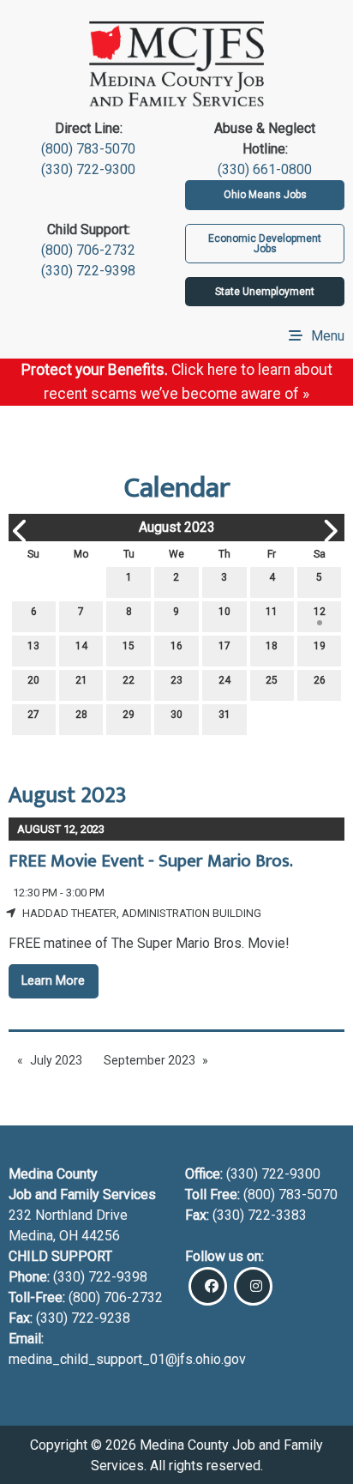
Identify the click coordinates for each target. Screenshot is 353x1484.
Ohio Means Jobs (265, 195)
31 (224, 715)
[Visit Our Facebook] (207, 1286)
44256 (100, 1236)
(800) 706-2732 (88, 250)
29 (129, 715)
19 (320, 646)
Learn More (53, 981)
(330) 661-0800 (265, 169)
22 (129, 680)
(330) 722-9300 (88, 169)
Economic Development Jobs (264, 243)
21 (81, 680)
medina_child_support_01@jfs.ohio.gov (127, 1359)
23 (176, 680)
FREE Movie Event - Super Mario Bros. (151, 861)
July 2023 (56, 1060)
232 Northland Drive (68, 1215)
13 (33, 646)
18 (272, 646)
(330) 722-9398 (88, 270)
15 (129, 646)
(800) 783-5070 (88, 149)
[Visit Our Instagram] (253, 1286)
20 (33, 680)
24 (224, 680)
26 (320, 680)
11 (272, 612)
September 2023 (149, 1060)
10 (224, 612)
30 (176, 715)
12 (320, 612)
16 (176, 646)
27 (33, 715)
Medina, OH (45, 1236)
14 (81, 646)
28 (81, 715)
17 (224, 646)
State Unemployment (264, 292)
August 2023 (177, 527)
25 (272, 680)
